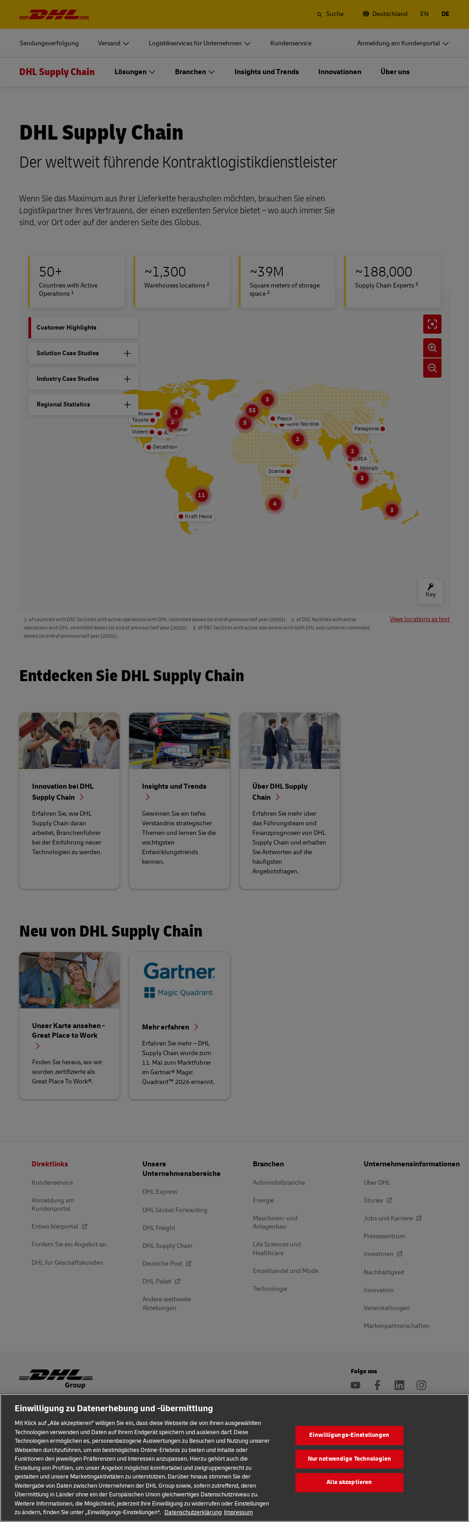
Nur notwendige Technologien (350, 1458)
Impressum (238, 1512)
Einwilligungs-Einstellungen (349, 1435)
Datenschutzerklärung (193, 1512)
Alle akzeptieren (349, 1482)
